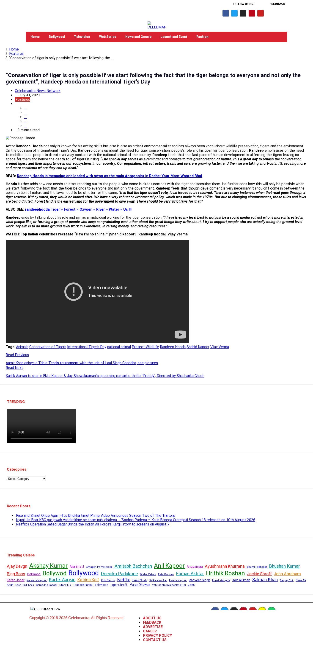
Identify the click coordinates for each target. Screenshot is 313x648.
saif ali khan (241, 580)
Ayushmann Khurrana (225, 566)
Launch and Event (174, 36)
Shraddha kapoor (46, 585)
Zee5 (191, 585)
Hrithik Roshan (225, 573)
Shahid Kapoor (198, 347)
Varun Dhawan (140, 585)
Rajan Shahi (139, 580)
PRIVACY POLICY (157, 635)
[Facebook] (225, 13)
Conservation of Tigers (47, 347)
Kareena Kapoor (37, 580)
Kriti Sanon (108, 580)
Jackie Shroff (259, 573)
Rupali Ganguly (221, 580)
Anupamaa (195, 566)
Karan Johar (16, 580)
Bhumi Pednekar (257, 566)
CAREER (150, 631)
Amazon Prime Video (99, 566)
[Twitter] (234, 13)
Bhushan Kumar (284, 566)
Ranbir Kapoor (178, 580)
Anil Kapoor (169, 565)
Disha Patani (148, 574)
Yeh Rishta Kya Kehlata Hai (169, 585)
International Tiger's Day (86, 347)
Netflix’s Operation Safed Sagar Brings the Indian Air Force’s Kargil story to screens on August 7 (92, 524)
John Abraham (287, 573)
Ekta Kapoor (166, 574)
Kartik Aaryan (62, 579)
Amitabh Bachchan (133, 566)
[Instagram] (243, 13)
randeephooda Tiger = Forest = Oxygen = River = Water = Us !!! (78, 209)
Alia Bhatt (77, 566)
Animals (22, 347)
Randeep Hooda (173, 347)
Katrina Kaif (88, 579)
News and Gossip (138, 36)
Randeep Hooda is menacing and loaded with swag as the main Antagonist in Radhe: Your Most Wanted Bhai (109, 176)
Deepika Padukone (119, 573)
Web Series (107, 36)
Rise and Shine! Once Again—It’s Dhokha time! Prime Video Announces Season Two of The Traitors (95, 515)
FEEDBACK (152, 622)
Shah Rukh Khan (25, 585)
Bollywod (54, 573)
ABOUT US (152, 618)
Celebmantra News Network (37, 91)
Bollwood (34, 574)
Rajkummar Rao (158, 580)
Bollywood (57, 36)
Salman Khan (265, 579)
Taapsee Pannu (83, 585)
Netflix (123, 579)
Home (35, 36)
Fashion (202, 36)
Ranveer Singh (199, 580)
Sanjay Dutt (287, 580)
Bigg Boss (16, 573)
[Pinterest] (252, 13)
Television (82, 36)
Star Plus (65, 585)
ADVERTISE (153, 627)
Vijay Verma (219, 347)
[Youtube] (260, 13)
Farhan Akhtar (190, 573)
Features (16, 53)
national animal (119, 347)
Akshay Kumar (48, 565)
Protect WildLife (145, 347)
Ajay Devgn (17, 566)
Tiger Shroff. (119, 585)
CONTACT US (155, 640)
